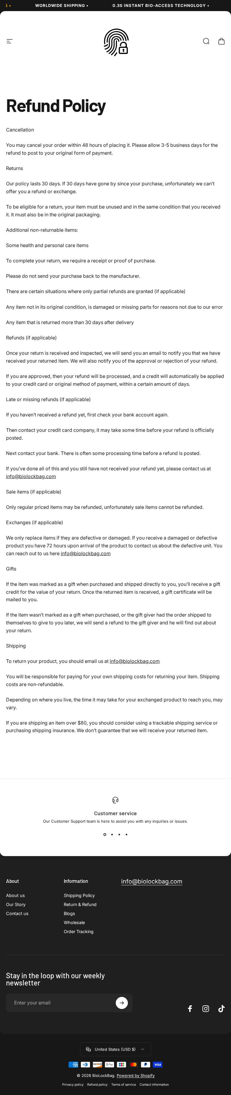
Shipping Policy (79, 895)
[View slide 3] (119, 834)
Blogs (69, 913)
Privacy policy (73, 1085)
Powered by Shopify (136, 1075)
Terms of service (123, 1085)
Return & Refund (80, 904)
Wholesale (74, 922)
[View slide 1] (104, 834)
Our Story (16, 904)
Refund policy (97, 1085)
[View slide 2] (112, 834)
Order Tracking (79, 931)
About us (15, 895)
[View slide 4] (126, 834)
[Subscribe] (122, 1003)
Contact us (17, 913)
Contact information (154, 1085)
